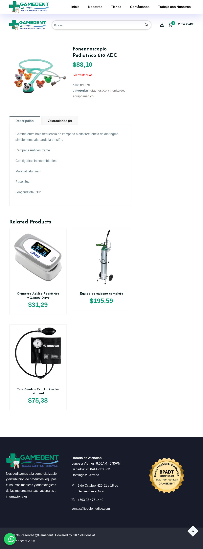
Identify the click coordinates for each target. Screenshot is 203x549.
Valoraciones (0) (60, 121)
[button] (10, 539)
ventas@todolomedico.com (91, 508)
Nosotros (95, 7)
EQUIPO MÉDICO (83, 96)
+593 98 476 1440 (90, 500)
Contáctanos (139, 7)
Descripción (24, 121)
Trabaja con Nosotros (174, 7)
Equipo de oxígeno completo (101, 293)
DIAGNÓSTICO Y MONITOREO (107, 90)
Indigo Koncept (16, 541)
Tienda (116, 7)
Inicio (75, 7)
